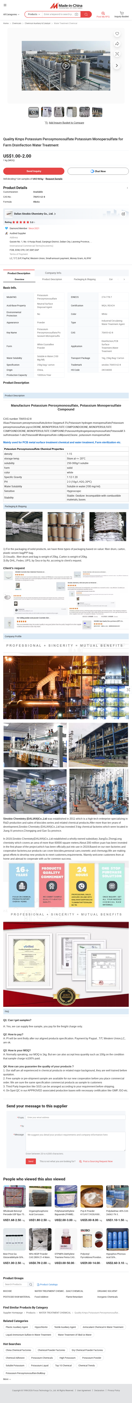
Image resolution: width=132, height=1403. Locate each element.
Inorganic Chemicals (107, 1296)
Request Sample (54, 178)
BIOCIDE (7, 1291)
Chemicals (16, 23)
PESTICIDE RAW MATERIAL (16, 1296)
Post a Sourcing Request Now (96, 1161)
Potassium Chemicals (42, 1357)
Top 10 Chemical (63, 1365)
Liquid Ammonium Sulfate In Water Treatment (28, 1334)
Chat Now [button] (100, 171)
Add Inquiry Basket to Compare (66, 122)
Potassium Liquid (39, 1365)
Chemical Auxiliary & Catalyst (37, 23)
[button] (118, 279)
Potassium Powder (91, 1357)
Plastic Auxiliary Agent (17, 1327)
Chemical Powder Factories (51, 1350)
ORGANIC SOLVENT (107, 1291)
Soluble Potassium (15, 1365)
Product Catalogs (49, 1284)
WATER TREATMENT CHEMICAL (50, 1291)
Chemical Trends (86, 1365)
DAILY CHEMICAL (74, 1291)
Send (30, 1161)
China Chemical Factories (18, 1350)
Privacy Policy (114, 1390)
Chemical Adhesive (15, 1357)
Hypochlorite (41, 1327)
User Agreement (84, 1390)
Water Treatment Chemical (65, 23)
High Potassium (67, 1357)
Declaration (99, 1390)
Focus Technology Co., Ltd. (45, 1390)
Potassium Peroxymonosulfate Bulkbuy (25, 1373)
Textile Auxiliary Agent (65, 1327)
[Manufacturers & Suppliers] (66, 5)
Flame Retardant (74, 1296)
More (6, 1379)
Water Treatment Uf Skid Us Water (75, 1334)
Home (6, 23)
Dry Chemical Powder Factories (87, 1350)
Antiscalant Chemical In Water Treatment (103, 1327)
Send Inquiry (34, 171)
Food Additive (41, 1296)
